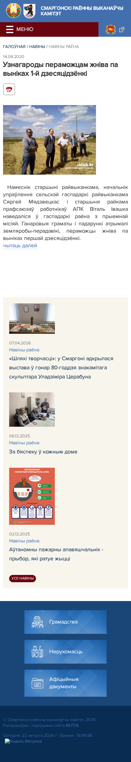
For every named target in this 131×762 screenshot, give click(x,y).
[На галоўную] (13, 10)
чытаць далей (20, 245)
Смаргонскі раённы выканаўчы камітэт (82, 11)
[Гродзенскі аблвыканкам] (114, 29)
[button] (10, 29)
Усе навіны (23, 578)
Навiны (37, 46)
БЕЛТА (72, 725)
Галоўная (14, 46)
